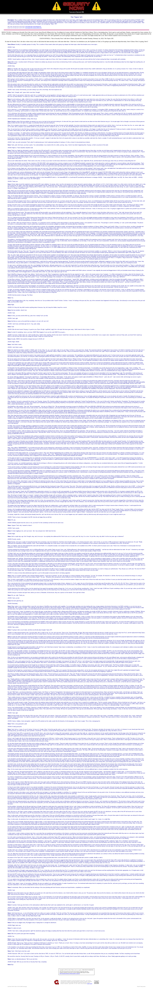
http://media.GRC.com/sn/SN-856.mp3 (33, 26)
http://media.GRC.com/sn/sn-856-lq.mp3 (33, 27)
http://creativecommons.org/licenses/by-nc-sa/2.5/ (70, 973)
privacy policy (89, 983)
